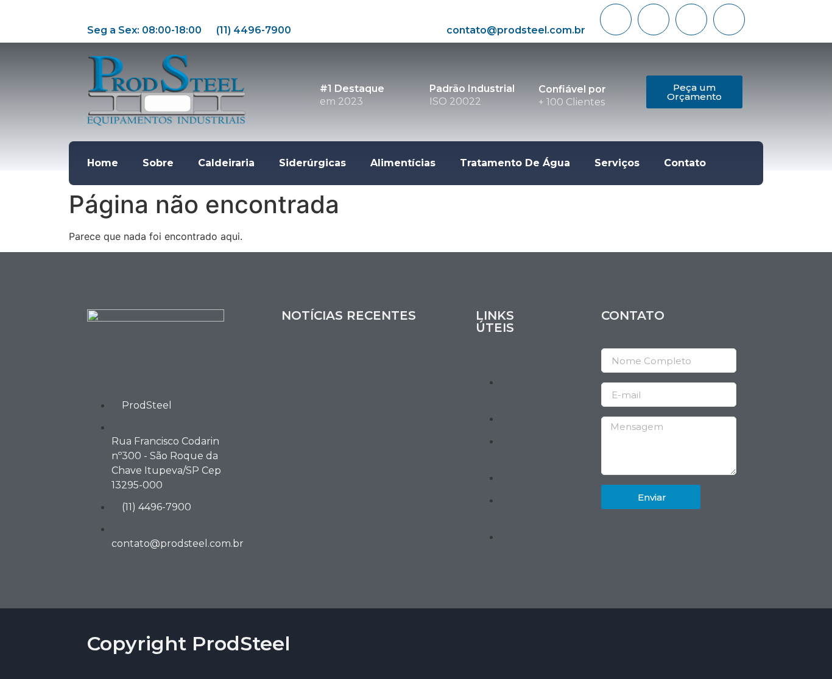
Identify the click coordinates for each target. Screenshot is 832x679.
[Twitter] (653, 19)
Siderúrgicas (312, 163)
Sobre (158, 163)
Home (102, 163)
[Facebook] (616, 19)
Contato (685, 163)
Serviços (617, 163)
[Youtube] (691, 19)
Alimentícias (402, 163)
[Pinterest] (729, 19)
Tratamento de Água (515, 163)
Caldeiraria (226, 163)
